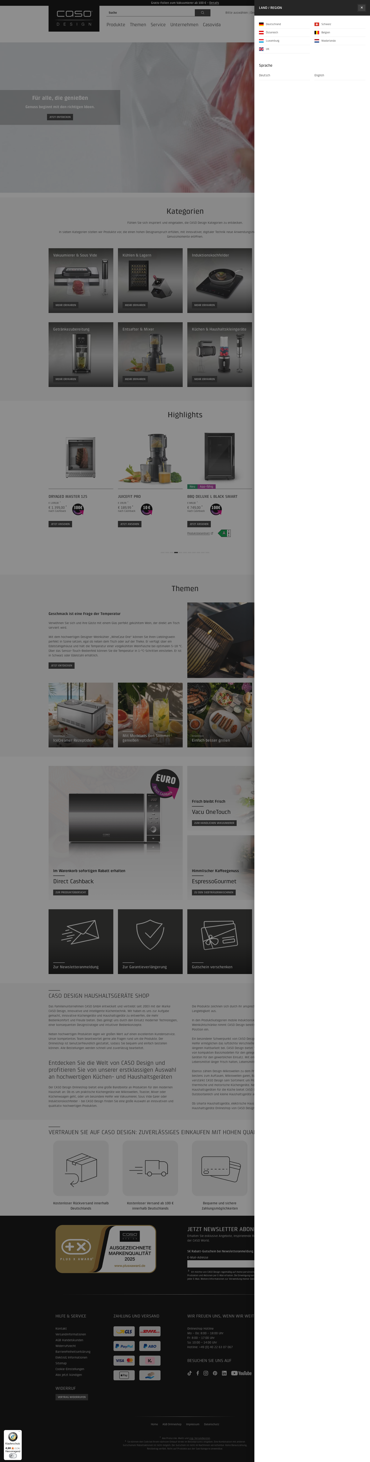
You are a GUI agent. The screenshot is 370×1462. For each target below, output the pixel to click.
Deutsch (264, 75)
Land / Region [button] (270, 8)
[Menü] (19, 1432)
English (319, 75)
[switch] (13, 1456)
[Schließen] (361, 8)
